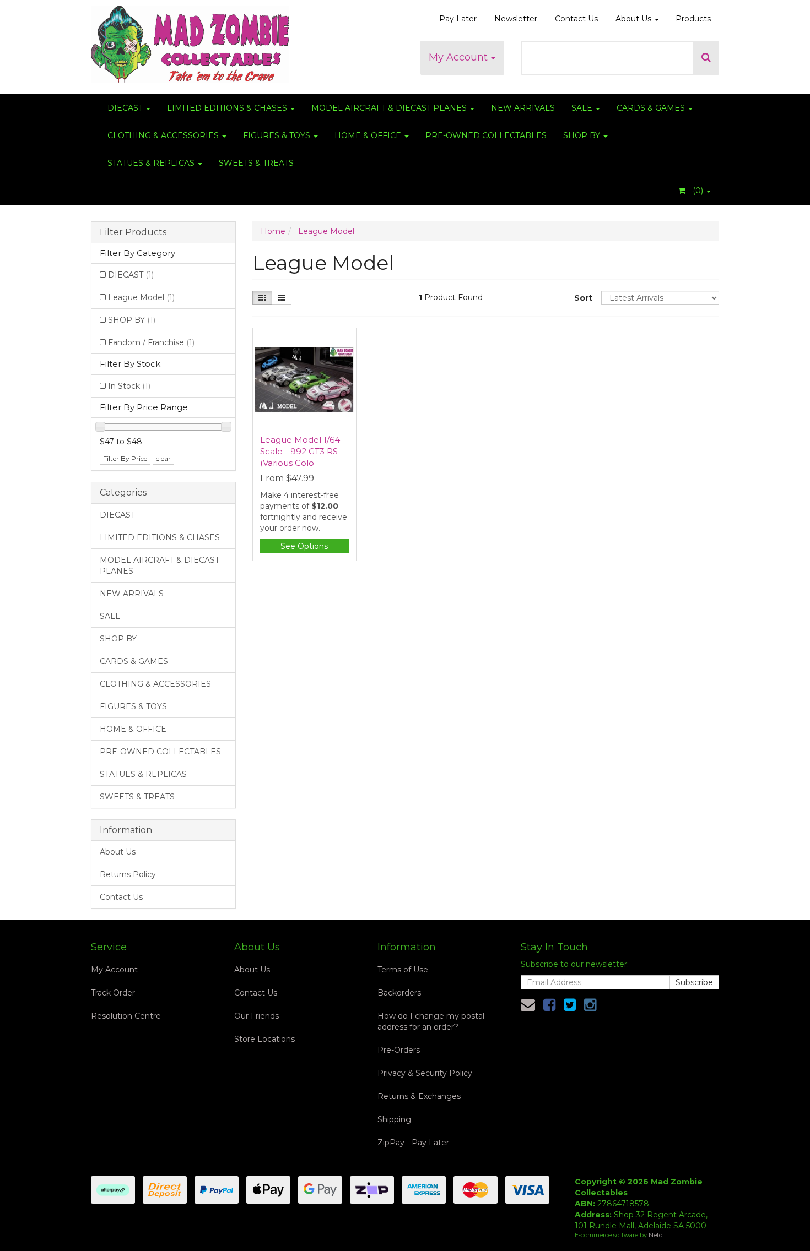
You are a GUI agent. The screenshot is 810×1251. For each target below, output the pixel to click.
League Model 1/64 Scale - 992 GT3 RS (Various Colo (300, 451)
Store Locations (264, 1039)
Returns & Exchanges (419, 1096)
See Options (304, 546)
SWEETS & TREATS (256, 163)
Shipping (394, 1119)
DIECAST (126, 108)
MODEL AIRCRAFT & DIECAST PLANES (390, 108)
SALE (583, 108)
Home (273, 231)
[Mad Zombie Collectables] (190, 41)
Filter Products (133, 232)
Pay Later (458, 19)
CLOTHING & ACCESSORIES (164, 135)
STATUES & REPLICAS (152, 163)
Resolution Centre (126, 1016)
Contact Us (576, 19)
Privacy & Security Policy (424, 1073)
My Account (459, 57)
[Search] (706, 58)
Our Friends (256, 1016)
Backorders (399, 993)
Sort (583, 298)
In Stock (129, 386)
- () (695, 190)
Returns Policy (128, 874)
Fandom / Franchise (151, 342)
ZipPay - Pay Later (413, 1142)
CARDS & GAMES (652, 108)
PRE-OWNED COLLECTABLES (486, 135)
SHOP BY (582, 135)
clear (163, 458)
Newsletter (515, 19)
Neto (655, 1235)
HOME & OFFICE (368, 135)
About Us (634, 19)
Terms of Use (402, 970)
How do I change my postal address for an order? (430, 1021)
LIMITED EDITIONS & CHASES (228, 108)
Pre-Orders (398, 1050)
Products (693, 19)
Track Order (113, 993)
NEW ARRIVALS (523, 108)
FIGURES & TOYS (277, 135)
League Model (141, 297)
